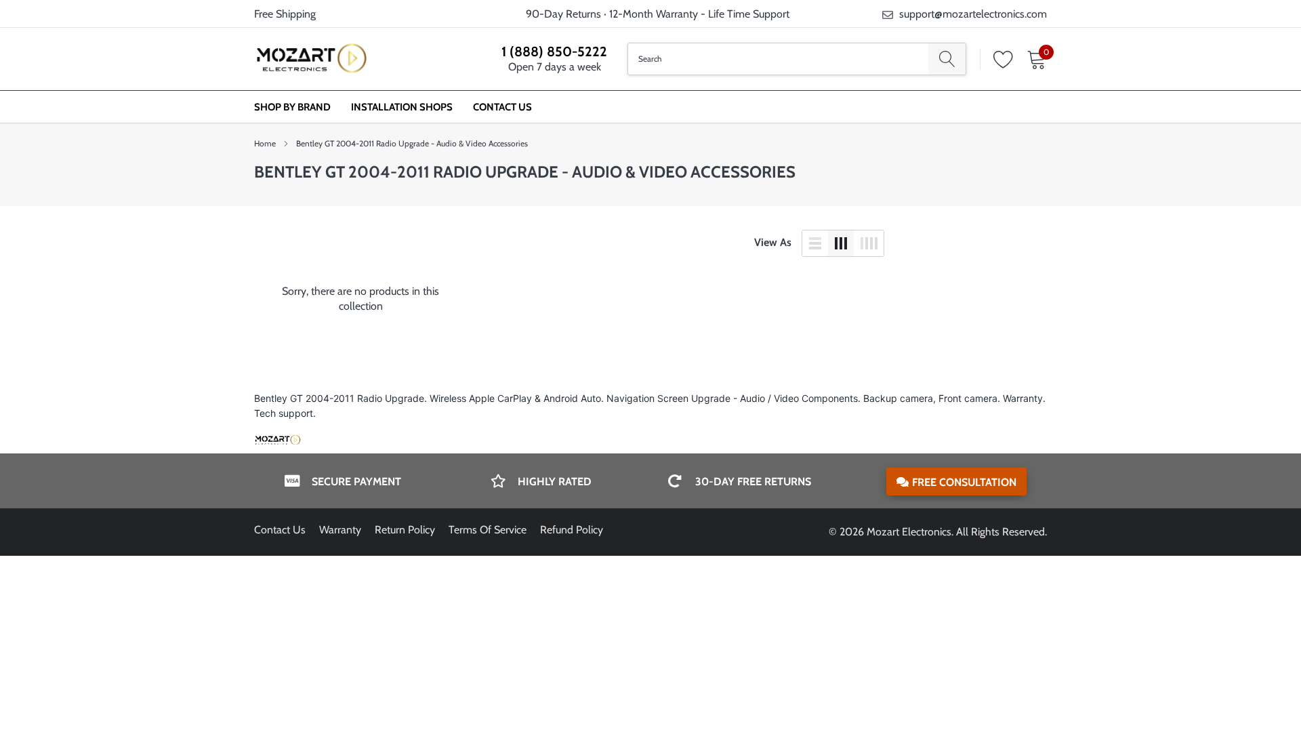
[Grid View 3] (841, 243)
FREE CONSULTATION (964, 482)
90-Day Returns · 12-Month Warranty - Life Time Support (657, 13)
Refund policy (571, 529)
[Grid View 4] (869, 243)
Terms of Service (487, 529)
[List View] (815, 243)
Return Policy (405, 529)
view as (772, 242)
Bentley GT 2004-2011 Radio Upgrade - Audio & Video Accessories (412, 143)
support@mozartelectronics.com (973, 13)
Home (265, 143)
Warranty (340, 529)
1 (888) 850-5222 (554, 51)
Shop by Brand (292, 107)
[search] (947, 59)
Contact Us (502, 107)
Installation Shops (402, 107)
